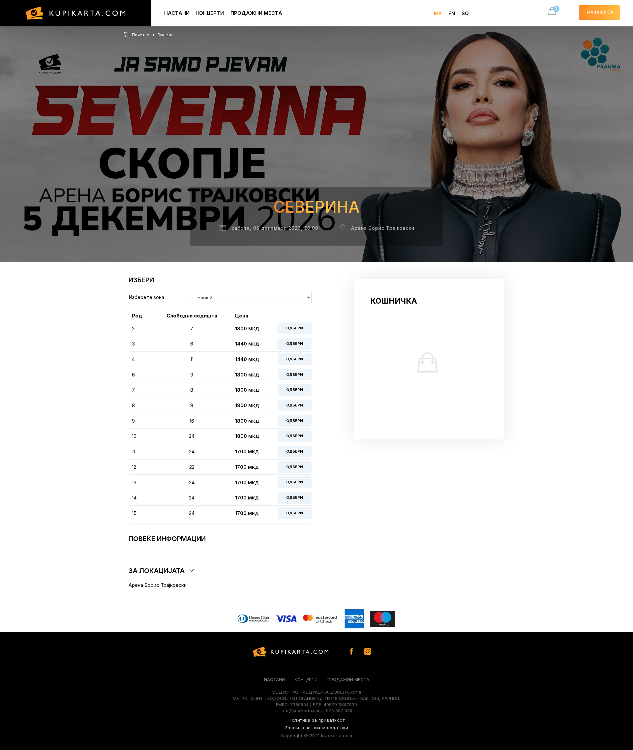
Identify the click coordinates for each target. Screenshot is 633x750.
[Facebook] (351, 651)
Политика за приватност (316, 720)
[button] (220, 570)
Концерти (210, 13)
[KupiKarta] (75, 13)
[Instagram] (367, 651)
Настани (177, 13)
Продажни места (256, 13)
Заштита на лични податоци (316, 727)
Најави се (600, 12)
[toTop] (608, 653)
